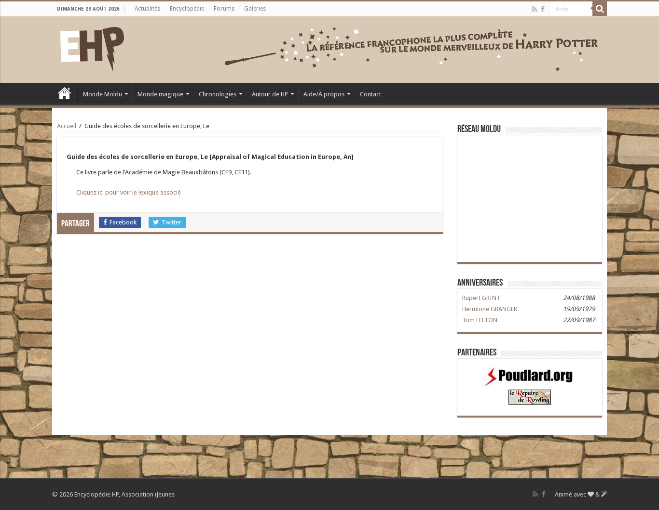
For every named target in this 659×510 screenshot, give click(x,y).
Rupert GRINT (481, 297)
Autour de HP (270, 94)
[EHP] (92, 47)
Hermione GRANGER (489, 309)
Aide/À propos (323, 94)
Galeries (255, 8)
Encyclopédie (187, 8)
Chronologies (217, 94)
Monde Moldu (102, 94)
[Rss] (534, 9)
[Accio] (599, 8)
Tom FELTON (479, 320)
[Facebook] (543, 9)
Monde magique (160, 94)
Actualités (147, 8)
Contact (370, 94)
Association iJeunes (148, 494)
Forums (224, 8)
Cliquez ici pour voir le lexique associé (128, 192)
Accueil (64, 93)
